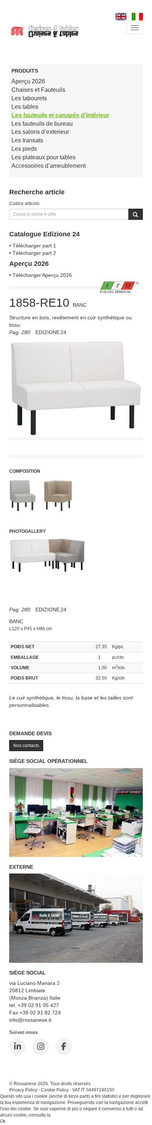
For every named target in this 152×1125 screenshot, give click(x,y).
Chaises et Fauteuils (38, 90)
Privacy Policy (23, 1089)
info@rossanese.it (30, 1020)
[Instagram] (40, 1047)
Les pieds (24, 149)
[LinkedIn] (17, 1047)
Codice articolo (24, 203)
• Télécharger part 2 (32, 253)
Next (137, 438)
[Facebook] (64, 1047)
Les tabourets (29, 98)
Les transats (27, 140)
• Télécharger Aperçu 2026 (40, 275)
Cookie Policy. (66, 1115)
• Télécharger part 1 (32, 246)
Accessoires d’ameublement (48, 166)
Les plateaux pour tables (43, 157)
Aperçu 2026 (28, 81)
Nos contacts (26, 745)
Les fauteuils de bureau (42, 124)
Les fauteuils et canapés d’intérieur (60, 115)
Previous (14, 438)
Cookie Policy (55, 1089)
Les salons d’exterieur (40, 132)
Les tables (24, 107)
